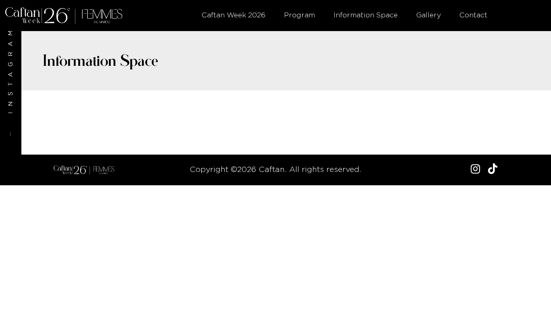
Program (299, 15)
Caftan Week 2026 (233, 15)
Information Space (366, 15)
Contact (473, 15)
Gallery (428, 15)
